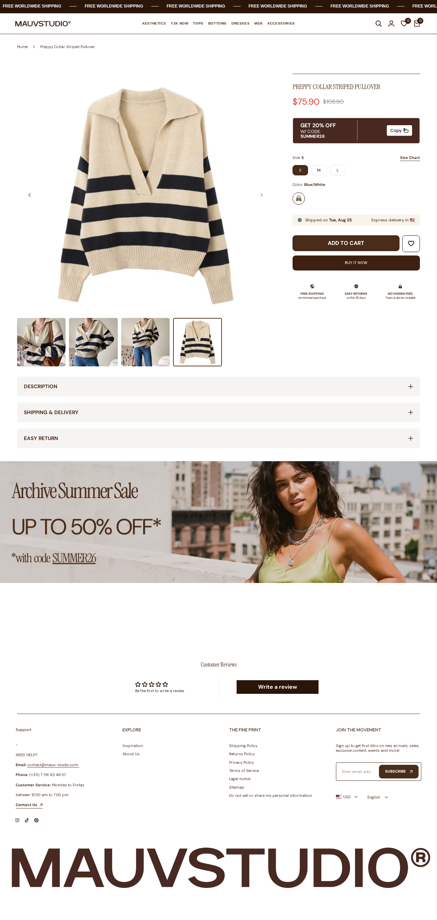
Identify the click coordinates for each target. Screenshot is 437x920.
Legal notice (239, 778)
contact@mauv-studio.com (52, 764)
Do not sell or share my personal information (270, 795)
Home (22, 46)
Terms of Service (244, 770)
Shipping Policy (243, 745)
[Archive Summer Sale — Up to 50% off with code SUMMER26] (218, 522)
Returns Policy (242, 753)
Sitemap (236, 787)
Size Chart (410, 157)
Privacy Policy (241, 762)
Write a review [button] (277, 686)
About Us (131, 753)
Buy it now (356, 262)
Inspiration (133, 745)
